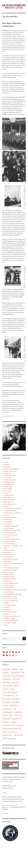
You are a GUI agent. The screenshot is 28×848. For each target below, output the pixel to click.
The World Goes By (8, 497)
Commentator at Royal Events (11, 601)
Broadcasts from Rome (9, 577)
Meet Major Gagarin (8, 574)
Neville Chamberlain (7, 712)
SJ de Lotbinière (6, 725)
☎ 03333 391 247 (5, 807)
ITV (17, 696)
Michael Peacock (14, 705)
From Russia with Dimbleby (10, 570)
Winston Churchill (18, 735)
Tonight (5, 732)
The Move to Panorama (9, 550)
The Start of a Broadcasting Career (11, 469)
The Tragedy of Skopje (9, 592)
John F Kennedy (15, 699)
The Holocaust (20, 725)
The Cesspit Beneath (8, 495)
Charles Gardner (6, 676)
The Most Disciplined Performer (11, 621)
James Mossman (6, 699)
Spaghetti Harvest (8, 561)
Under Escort (7, 537)
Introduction (7, 464)
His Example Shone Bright (10, 623)
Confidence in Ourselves (9, 541)
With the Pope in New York (10, 612)
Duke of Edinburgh (7, 686)
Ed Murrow (5, 689)
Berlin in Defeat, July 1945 (10, 504)
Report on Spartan (8, 489)
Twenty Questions (8, 524)
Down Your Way (8, 522)
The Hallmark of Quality (9, 618)
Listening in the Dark (9, 557)
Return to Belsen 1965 (9, 502)
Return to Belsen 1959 (9, 500)
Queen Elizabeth (6, 719)
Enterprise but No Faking (9, 475)
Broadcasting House (15, 673)
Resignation (6, 506)
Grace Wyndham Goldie (8, 696)
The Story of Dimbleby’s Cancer (11, 583)
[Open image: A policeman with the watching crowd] (14, 166)
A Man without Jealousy (9, 544)
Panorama (5, 715)
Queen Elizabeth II (16, 719)
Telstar (13, 725)
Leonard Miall (9, 416)
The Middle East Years (9, 484)
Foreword (6, 462)
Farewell (5, 625)
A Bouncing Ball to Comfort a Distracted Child (15, 590)
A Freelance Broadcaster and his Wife (12, 508)
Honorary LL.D (7, 610)
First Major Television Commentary (11, 25)
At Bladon (6, 603)
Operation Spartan (8, 486)
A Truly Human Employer (10, 511)
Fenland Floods (7, 473)
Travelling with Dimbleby (10, 579)
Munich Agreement (7, 709)
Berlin (21, 669)
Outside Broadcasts (18, 712)
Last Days (6, 614)
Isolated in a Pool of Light (10, 517)
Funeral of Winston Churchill (10, 692)
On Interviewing (7, 519)
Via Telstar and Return (9, 588)
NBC (15, 709)
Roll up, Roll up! (8, 581)
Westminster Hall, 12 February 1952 (12, 530)
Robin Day (13, 722)
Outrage (6, 493)
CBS (23, 673)
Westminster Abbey (7, 735)
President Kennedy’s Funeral (10, 596)
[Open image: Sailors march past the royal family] (14, 134)
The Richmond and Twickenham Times (12, 729)
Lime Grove (5, 705)
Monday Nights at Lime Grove (11, 559)
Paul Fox (11, 715)
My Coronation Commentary (11, 535)
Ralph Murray (6, 722)
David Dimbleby (7, 679)
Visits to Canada (7, 478)
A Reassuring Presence (9, 555)
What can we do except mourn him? (12, 616)
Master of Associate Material (10, 599)
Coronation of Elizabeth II (18, 676)
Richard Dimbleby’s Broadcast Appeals (13, 594)
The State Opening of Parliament (11, 568)
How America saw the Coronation (12, 539)
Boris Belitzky (6, 673)
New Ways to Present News (10, 480)
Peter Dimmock (18, 715)
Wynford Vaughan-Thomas (9, 738)
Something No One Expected (10, 526)
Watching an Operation (9, 482)
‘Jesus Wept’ (6, 607)
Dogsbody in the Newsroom (10, 471)
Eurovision (12, 689)
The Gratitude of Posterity (10, 533)
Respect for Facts (7, 552)
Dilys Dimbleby (6, 682)
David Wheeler (15, 679)
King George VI (6, 702)
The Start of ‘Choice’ (8, 585)
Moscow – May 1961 (9, 572)
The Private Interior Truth (10, 605)
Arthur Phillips (6, 669)
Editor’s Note (7, 467)
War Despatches (7, 491)
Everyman (6, 515)
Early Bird (16, 686)
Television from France (9, 528)
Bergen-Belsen (15, 669)
